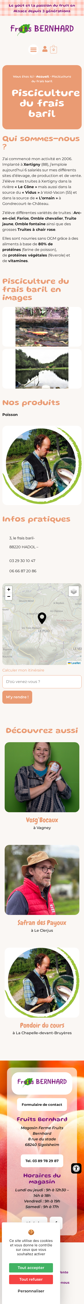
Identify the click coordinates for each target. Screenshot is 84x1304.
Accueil (42, 76)
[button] (33, 49)
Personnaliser (31, 1291)
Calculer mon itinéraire (23, 670)
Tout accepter (31, 1267)
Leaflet (75, 663)
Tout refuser (31, 1279)
